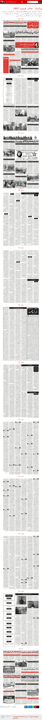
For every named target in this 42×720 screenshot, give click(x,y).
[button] (25, 707)
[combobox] (32, 2)
